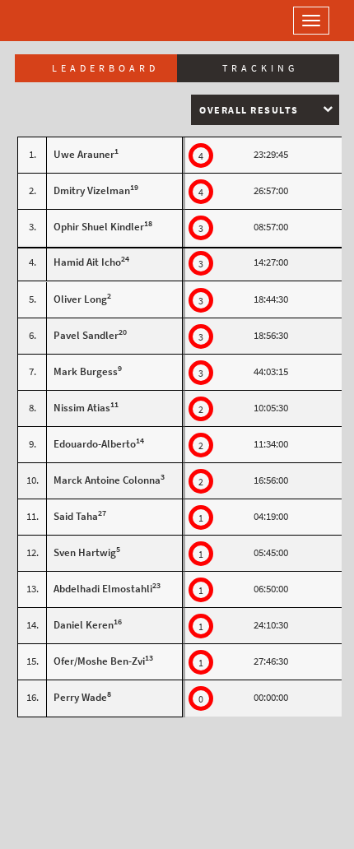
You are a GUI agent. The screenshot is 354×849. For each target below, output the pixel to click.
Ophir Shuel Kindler (99, 227)
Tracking (260, 68)
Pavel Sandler (86, 335)
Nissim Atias (82, 408)
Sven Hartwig (85, 552)
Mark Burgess (86, 371)
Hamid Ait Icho (87, 262)
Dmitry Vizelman (92, 190)
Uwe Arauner (84, 154)
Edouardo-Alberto (95, 444)
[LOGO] (66, 20)
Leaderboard (105, 68)
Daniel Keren (84, 625)
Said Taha (76, 516)
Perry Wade (80, 697)
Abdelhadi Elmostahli (103, 589)
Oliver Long (80, 299)
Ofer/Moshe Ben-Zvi (99, 661)
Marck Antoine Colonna (107, 480)
